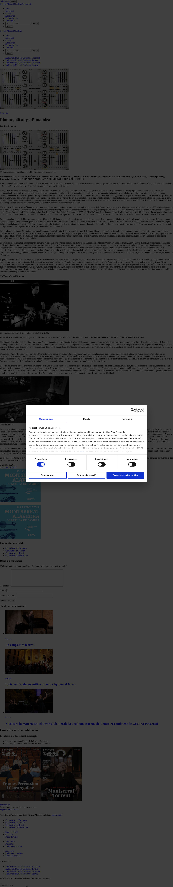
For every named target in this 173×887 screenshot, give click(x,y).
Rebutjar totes (47, 475)
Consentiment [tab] (46, 419)
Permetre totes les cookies (125, 475)
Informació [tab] (127, 419)
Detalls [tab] (86, 419)
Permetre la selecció (86, 475)
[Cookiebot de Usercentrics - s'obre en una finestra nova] (132, 410)
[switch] (71, 464)
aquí (82, 451)
